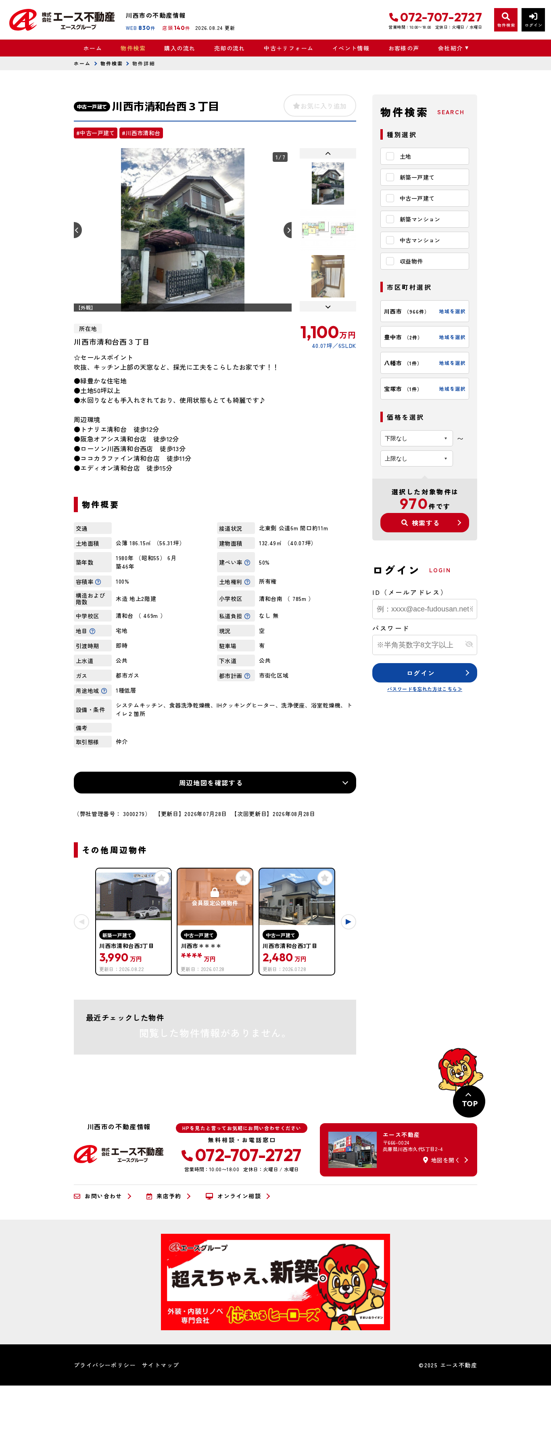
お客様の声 (403, 48)
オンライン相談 (239, 1196)
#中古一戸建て (95, 133)
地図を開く (445, 1160)
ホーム (92, 48)
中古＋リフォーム (288, 48)
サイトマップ (160, 1365)
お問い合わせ (103, 1196)
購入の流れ (179, 48)
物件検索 (133, 48)
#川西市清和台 (141, 133)
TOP (470, 1103)
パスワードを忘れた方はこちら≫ (424, 688)
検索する (426, 522)
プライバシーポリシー (105, 1365)
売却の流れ (229, 48)
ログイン (421, 673)
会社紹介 (450, 48)
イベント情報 (350, 48)
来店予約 (169, 1196)
